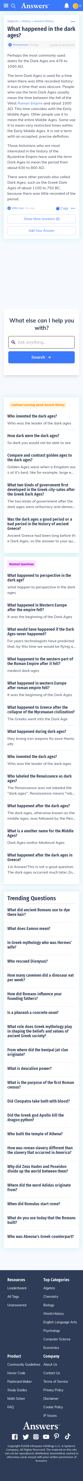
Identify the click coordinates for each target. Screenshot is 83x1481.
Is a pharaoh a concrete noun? (33, 1012)
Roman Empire (30, 103)
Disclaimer (51, 1399)
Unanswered (16, 1305)
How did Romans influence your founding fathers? (34, 996)
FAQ (10, 1407)
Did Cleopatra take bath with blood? (38, 1101)
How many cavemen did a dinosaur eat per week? (40, 977)
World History (53, 1314)
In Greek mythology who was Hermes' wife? (39, 945)
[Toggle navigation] (6, 5)
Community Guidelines (23, 1364)
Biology (48, 1305)
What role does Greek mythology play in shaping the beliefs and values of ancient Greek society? (39, 1031)
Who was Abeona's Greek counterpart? (40, 1236)
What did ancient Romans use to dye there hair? (38, 912)
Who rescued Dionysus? (27, 961)
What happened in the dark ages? (41, 32)
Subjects (12, 21)
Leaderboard (16, 1288)
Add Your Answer (42, 231)
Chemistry (50, 1297)
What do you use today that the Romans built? (41, 1220)
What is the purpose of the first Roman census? (40, 1085)
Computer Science (57, 1339)
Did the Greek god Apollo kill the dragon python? (35, 1117)
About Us (50, 1364)
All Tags (13, 1297)
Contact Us (51, 1373)
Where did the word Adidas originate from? (39, 1187)
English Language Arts (60, 1322)
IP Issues (50, 1416)
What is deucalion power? (29, 1068)
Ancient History (44, 21)
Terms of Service (55, 1381)
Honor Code (16, 1373)
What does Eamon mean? (28, 928)
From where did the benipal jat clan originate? (37, 1052)
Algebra (49, 1288)
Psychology (51, 1331)
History (26, 21)
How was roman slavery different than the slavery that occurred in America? (40, 1150)
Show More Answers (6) (41, 219)
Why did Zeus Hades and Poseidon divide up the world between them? (37, 1169)
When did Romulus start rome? (33, 1203)
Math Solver (16, 1399)
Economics (51, 1348)
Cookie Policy (53, 1407)
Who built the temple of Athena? (35, 1133)
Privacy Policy (53, 1390)
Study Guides (17, 1390)
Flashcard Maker (19, 1381)
